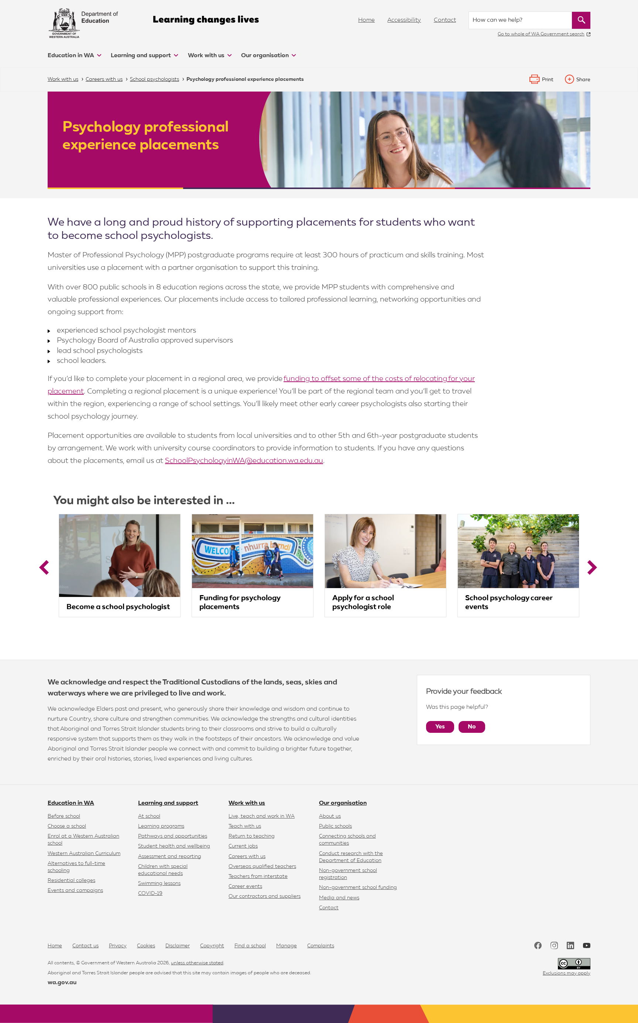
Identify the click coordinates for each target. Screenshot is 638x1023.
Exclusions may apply (566, 973)
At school (149, 816)
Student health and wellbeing (174, 846)
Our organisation (265, 56)
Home (366, 20)
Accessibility (404, 20)
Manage (286, 945)
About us (330, 816)
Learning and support (141, 56)
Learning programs (161, 826)
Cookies (146, 945)
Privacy (118, 945)
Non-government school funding (358, 887)
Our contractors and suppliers (265, 896)
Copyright (212, 945)
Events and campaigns (75, 890)
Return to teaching (252, 836)
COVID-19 (150, 893)
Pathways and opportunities (172, 836)
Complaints (320, 945)
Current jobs (243, 846)
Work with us (207, 56)
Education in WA (72, 56)
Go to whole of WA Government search (541, 34)
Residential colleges (71, 880)
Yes (440, 727)
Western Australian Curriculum (84, 853)
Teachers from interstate (258, 876)
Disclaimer (177, 945)
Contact (445, 20)
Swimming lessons (159, 883)
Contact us (85, 945)
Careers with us (247, 856)
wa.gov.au (62, 983)
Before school (64, 816)
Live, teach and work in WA (262, 816)
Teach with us (245, 826)
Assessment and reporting (169, 856)
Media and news (339, 897)
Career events (245, 886)
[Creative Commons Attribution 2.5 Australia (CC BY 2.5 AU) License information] (574, 963)
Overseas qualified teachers (262, 866)
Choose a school (67, 826)
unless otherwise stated (197, 963)
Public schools (335, 826)
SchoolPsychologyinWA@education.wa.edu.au (244, 460)
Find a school (250, 945)
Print (547, 79)
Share (583, 79)
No (472, 727)
